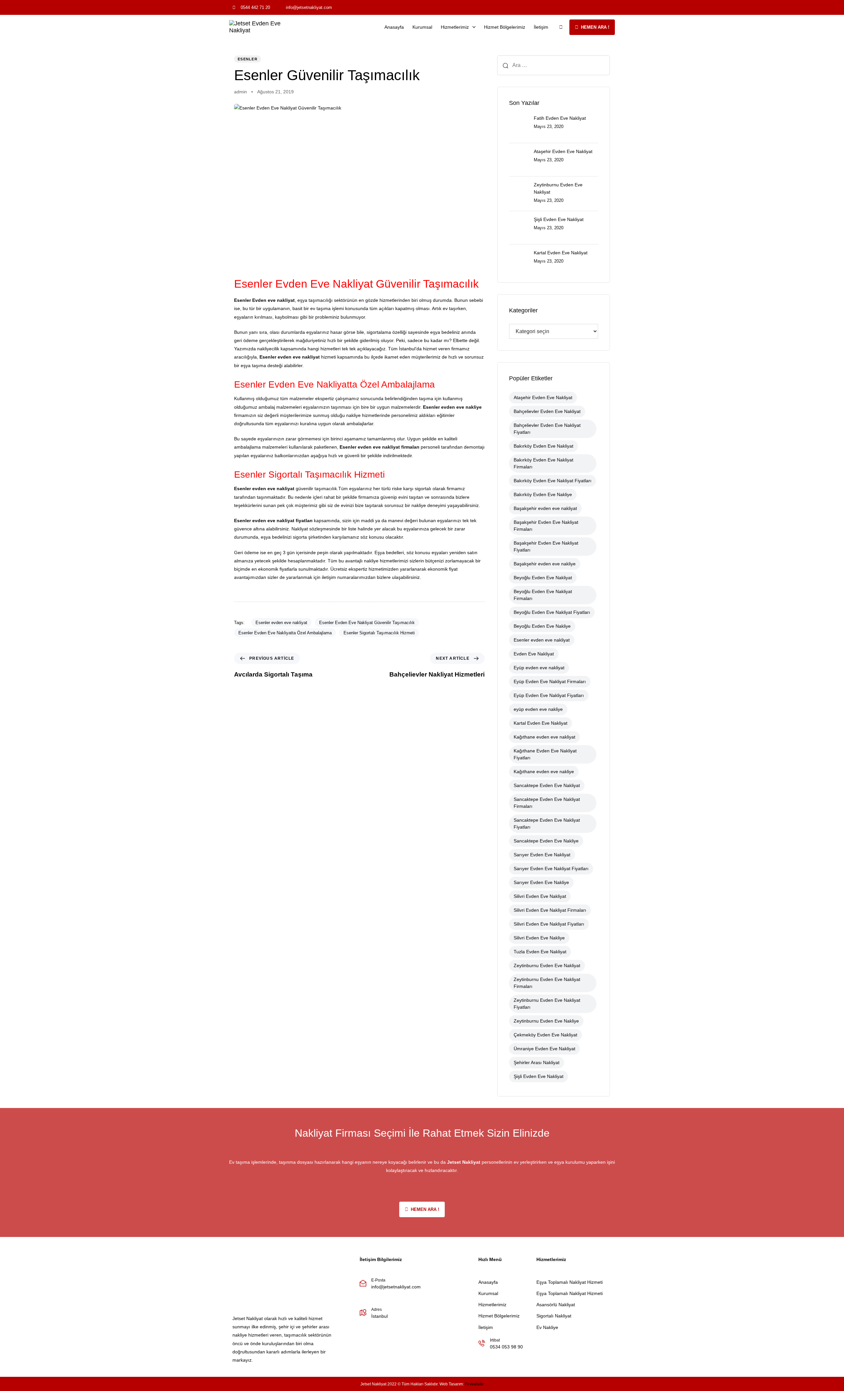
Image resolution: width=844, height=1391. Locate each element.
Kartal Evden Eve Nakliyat (540, 723)
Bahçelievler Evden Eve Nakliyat (547, 411)
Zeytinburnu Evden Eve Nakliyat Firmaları (547, 983)
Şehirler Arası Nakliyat (536, 1062)
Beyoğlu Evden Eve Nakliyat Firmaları (543, 595)
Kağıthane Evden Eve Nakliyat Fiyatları (545, 754)
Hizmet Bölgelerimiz (504, 27)
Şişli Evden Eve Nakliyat (538, 1076)
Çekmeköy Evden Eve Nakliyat (545, 1034)
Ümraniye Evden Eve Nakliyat (544, 1048)
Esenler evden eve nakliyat (281, 622)
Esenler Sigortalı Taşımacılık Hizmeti (379, 632)
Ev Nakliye (547, 1327)
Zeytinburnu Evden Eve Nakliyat (547, 965)
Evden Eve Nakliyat (534, 653)
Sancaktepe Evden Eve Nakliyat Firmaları (547, 803)
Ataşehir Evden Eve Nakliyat (543, 397)
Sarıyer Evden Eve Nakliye (541, 882)
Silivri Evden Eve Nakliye (539, 937)
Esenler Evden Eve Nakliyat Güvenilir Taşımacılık (367, 622)
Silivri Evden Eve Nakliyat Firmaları (550, 910)
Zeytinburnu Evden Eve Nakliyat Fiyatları (547, 1003)
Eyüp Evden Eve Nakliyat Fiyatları (549, 695)
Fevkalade (474, 1384)
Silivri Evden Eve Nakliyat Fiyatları (549, 924)
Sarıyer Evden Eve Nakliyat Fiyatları (551, 868)
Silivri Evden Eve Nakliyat (540, 896)
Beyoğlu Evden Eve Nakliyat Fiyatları (552, 612)
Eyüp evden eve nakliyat (539, 667)
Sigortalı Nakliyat (553, 1315)
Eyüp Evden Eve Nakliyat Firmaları (550, 681)
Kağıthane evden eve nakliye (544, 771)
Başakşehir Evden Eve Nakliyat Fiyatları (546, 546)
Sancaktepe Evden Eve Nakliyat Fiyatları (547, 823)
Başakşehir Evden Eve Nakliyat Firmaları (546, 526)
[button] (561, 27)
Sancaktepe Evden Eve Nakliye (546, 840)
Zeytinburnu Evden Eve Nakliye (546, 1021)
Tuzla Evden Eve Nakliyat (540, 951)
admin (240, 91)
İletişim (541, 27)
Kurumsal (422, 27)
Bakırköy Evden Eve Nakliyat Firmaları (543, 463)
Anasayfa (394, 27)
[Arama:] (553, 65)
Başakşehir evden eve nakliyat (545, 508)
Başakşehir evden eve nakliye (545, 563)
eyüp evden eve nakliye (538, 709)
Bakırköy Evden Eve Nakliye (543, 494)
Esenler (247, 59)
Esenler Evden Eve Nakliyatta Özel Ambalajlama (285, 632)
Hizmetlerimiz (455, 27)
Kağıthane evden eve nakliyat (544, 737)
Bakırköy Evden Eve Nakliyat (543, 446)
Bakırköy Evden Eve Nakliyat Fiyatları (552, 480)
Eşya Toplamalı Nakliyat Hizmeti (569, 1282)
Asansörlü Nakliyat (555, 1304)
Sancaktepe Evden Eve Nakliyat (547, 785)
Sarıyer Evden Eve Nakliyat (542, 854)
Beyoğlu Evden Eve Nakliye (542, 626)
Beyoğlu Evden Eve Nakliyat (543, 577)
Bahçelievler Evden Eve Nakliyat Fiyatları (547, 429)
